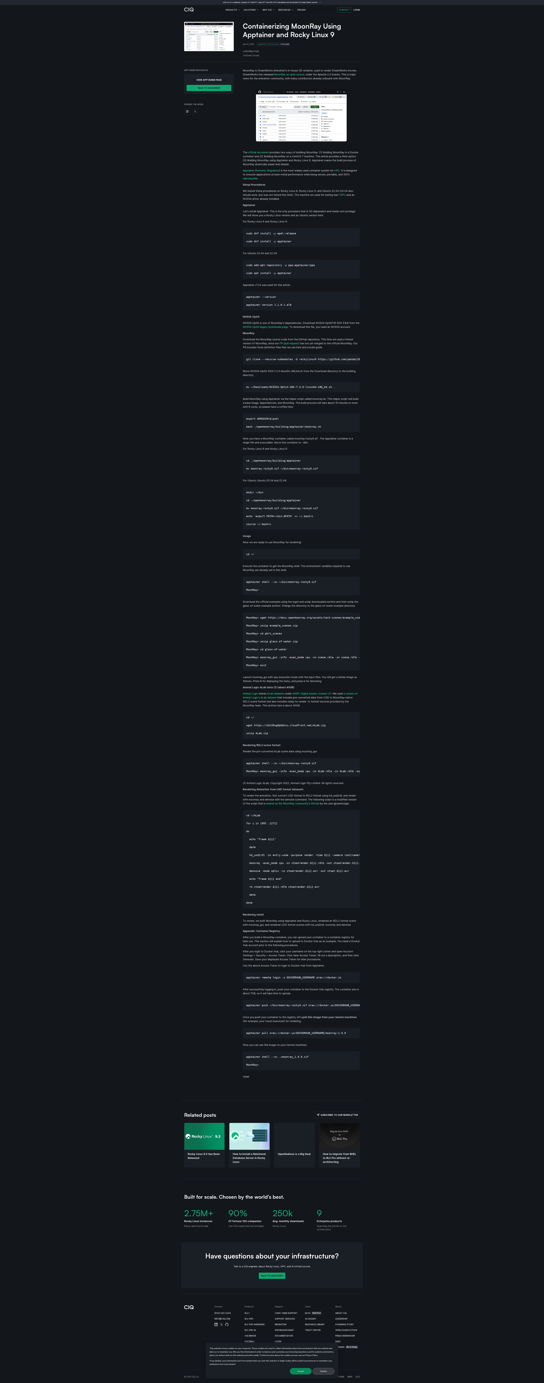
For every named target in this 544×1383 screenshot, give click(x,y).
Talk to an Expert (272, 1275)
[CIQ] (189, 10)
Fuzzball (250, 1341)
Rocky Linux (274, 44)
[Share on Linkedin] (187, 111)
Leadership (341, 1319)
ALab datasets (275, 693)
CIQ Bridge (250, 1336)
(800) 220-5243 (222, 1313)
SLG (358, 1376)
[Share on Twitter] (195, 111)
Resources (284, 10)
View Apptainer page (209, 79)
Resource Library (315, 1324)
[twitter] (221, 1325)
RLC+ (247, 1313)
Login (278, 1341)
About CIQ (341, 1313)
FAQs (338, 1341)
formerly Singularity (267, 170)
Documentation (284, 1336)
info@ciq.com (222, 1319)
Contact (344, 10)
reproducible (250, 178)
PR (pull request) (289, 343)
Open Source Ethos (346, 1330)
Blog (313, 1313)
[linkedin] (216, 1325)
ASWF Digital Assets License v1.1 (311, 693)
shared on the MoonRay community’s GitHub (292, 803)
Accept (301, 1371)
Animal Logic (250, 693)
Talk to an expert (209, 88)
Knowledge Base (284, 1330)
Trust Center (313, 1330)
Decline (323, 1371)
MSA (350, 1376)
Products (231, 10)
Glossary (310, 1319)
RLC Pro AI (250, 1330)
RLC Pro (249, 1319)
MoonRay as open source (289, 74)
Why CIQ (267, 10)
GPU (343, 194)
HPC (337, 170)
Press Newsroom (345, 1336)
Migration (280, 1324)
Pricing (301, 10)
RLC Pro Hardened (255, 1324)
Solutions (250, 10)
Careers (346, 1347)
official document (258, 152)
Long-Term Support (286, 1313)
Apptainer (262, 44)
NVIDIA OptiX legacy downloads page (265, 326)
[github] (227, 1325)
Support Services (285, 1319)
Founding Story (344, 1324)
